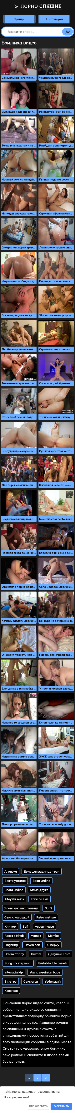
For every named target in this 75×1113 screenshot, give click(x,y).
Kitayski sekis (14, 899)
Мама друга (39, 890)
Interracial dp (13, 972)
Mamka (53, 936)
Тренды (19, 19)
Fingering (11, 945)
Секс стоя (30, 981)
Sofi (25, 926)
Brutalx (36, 954)
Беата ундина (15, 881)
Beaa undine (41, 881)
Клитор (10, 926)
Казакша (11, 991)
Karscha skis (39, 899)
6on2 (48, 908)
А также (10, 871)
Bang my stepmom (17, 963)
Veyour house (44, 926)
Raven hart (32, 945)
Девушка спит (59, 954)
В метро (10, 981)
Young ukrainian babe (45, 972)
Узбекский (53, 981)
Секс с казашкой (16, 917)
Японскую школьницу (21, 908)
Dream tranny (14, 954)
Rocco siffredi (14, 936)
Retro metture (46, 917)
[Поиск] (67, 32)
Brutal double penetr (52, 963)
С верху (53, 945)
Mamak (36, 936)
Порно (40, 6)
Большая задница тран (41, 871)
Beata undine (13, 890)
